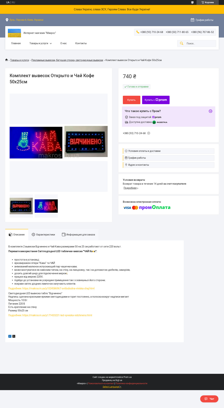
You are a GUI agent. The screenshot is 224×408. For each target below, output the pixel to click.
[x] (13, 336)
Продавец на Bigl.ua (112, 380)
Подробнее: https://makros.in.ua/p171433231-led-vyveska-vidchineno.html (50, 315)
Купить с (150, 100)
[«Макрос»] (14, 33)
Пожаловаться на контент (101, 383)
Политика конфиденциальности (131, 383)
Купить (131, 100)
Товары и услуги (38, 43)
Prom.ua (128, 377)
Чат (212, 398)
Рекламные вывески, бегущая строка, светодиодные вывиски (67, 60)
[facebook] (9, 336)
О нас (63, 43)
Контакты (81, 43)
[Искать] (181, 43)
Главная (16, 43)
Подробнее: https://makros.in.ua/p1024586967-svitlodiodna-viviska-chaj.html (51, 288)
